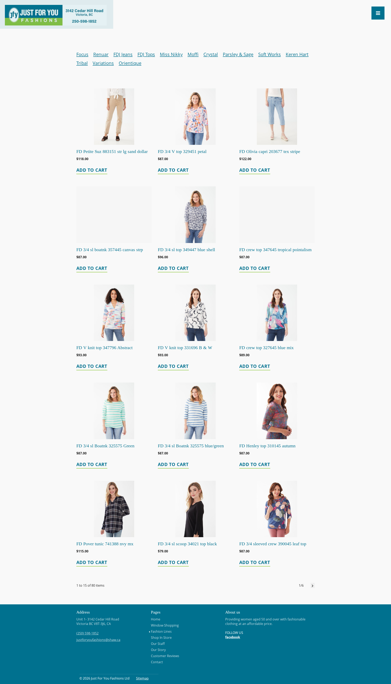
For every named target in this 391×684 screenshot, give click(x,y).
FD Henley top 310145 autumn (267, 445)
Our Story (158, 650)
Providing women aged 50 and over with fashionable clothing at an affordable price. (265, 628)
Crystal (210, 54)
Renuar (101, 54)
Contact (157, 662)
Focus (82, 54)
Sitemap (142, 678)
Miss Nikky (171, 54)
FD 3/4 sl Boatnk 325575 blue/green (191, 445)
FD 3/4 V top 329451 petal (182, 151)
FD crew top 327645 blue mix (266, 347)
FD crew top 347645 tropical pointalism (275, 249)
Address (83, 612)
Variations (103, 63)
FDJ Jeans (123, 54)
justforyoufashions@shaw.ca (98, 640)
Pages (155, 612)
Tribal (82, 63)
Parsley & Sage (238, 54)
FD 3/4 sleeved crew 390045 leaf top (272, 543)
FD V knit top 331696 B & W (185, 347)
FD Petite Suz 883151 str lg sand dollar (112, 151)
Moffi (193, 54)
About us (232, 612)
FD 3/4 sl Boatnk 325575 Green (105, 445)
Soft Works (269, 54)
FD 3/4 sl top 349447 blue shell (186, 249)
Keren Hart (297, 54)
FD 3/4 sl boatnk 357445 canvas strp (109, 249)
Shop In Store (161, 637)
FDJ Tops (146, 54)
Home (155, 619)
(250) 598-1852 (87, 633)
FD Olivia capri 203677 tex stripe (269, 151)
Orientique (130, 63)
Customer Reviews (165, 656)
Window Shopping (165, 625)
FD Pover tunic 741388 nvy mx (104, 543)
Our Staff (158, 643)
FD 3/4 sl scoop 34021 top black (187, 543)
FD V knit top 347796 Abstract (104, 347)
